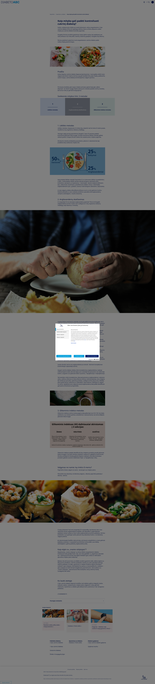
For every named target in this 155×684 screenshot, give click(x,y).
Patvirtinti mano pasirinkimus (64, 356)
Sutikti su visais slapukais (92, 356)
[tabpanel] (84, 337)
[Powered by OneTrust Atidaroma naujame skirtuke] (94, 359)
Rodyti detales (73, 343)
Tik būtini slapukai (79, 356)
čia (85, 339)
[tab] (62, 329)
